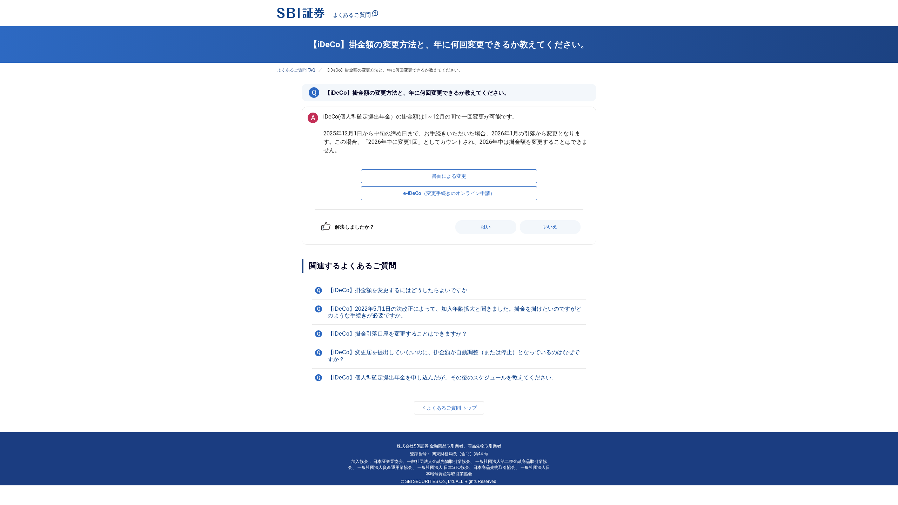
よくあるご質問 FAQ (296, 70)
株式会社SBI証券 (413, 446)
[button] (449, 290)
